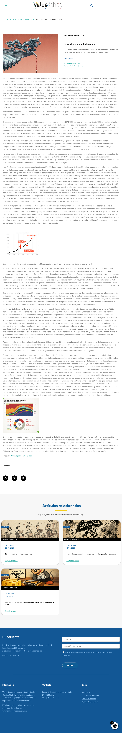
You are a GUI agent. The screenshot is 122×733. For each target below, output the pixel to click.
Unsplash (28, 455)
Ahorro (13, 19)
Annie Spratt (16, 455)
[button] (6, 5)
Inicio (5, 19)
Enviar (70, 665)
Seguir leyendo (11, 560)
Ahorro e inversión (26, 19)
